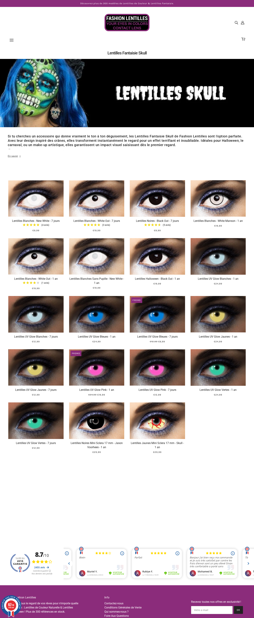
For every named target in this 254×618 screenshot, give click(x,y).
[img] (236, 22)
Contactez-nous (113, 603)
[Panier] (243, 39)
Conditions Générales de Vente (123, 607)
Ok (238, 609)
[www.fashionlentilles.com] (127, 22)
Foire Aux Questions (116, 615)
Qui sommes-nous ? (116, 611)
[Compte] (242, 22)
